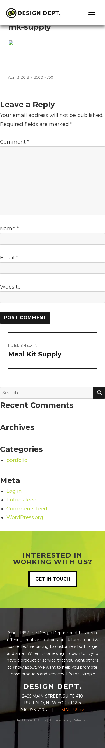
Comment (14, 142)
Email (9, 258)
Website (10, 287)
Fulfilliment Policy (31, 720)
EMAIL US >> (71, 709)
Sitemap (81, 720)
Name (9, 228)
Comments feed (26, 509)
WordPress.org (24, 517)
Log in (14, 491)
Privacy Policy (60, 720)
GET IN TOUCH (52, 579)
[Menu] (92, 12)
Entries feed (21, 500)
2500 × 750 (43, 77)
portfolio (16, 460)
